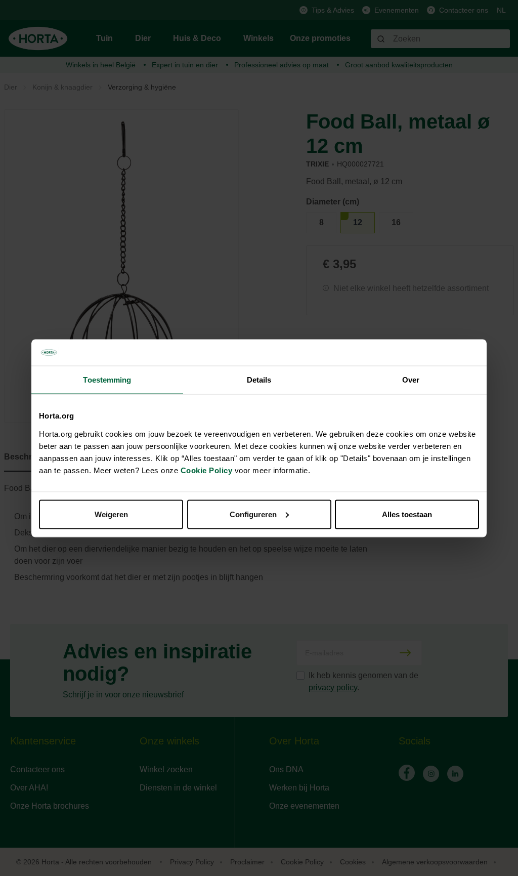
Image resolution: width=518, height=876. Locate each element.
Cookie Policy (207, 470)
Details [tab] (259, 380)
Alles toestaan (407, 514)
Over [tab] (410, 380)
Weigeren (111, 514)
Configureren (253, 514)
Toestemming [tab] (107, 380)
